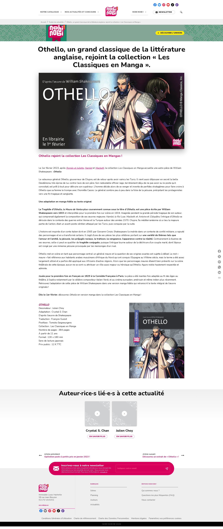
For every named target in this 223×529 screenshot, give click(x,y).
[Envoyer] (167, 468)
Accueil (43, 22)
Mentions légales (139, 518)
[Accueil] (111, 11)
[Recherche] (181, 12)
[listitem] (155, 5)
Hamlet (88, 168)
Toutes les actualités (56, 22)
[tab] (51, 12)
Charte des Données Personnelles (113, 518)
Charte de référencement (85, 518)
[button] (164, 12)
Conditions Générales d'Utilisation (57, 518)
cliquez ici (103, 472)
